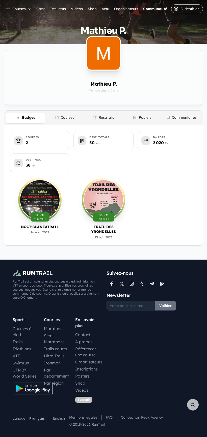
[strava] (142, 284)
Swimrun (21, 362)
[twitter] (122, 284)
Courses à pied (22, 331)
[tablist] (103, 118)
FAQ (109, 417)
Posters (82, 376)
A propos (84, 341)
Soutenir (83, 399)
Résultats (58, 9)
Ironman (52, 362)
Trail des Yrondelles (103, 229)
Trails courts (55, 348)
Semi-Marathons (54, 338)
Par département (56, 373)
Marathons (54, 328)
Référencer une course (85, 351)
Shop (92, 9)
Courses (19, 9)
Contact (82, 334)
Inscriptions (86, 368)
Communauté (155, 9)
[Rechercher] (193, 405)
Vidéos (77, 9)
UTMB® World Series (25, 373)
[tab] (25, 118)
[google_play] (162, 284)
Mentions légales (83, 417)
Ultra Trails (54, 355)
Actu (105, 9)
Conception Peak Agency (142, 417)
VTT (16, 355)
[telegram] (152, 284)
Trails (18, 341)
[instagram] (132, 284)
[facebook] (112, 284)
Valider (165, 305)
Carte (40, 9)
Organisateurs (126, 9)
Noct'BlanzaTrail (40, 227)
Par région (54, 383)
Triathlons (22, 348)
